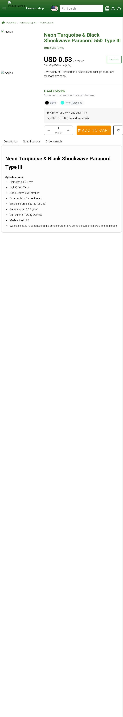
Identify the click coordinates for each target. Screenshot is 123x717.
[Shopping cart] (119, 8)
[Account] (113, 8)
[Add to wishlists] (118, 130)
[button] (16, 268)
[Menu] (4, 8)
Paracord (11, 22)
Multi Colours (46, 22)
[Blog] (107, 8)
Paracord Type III (28, 22)
